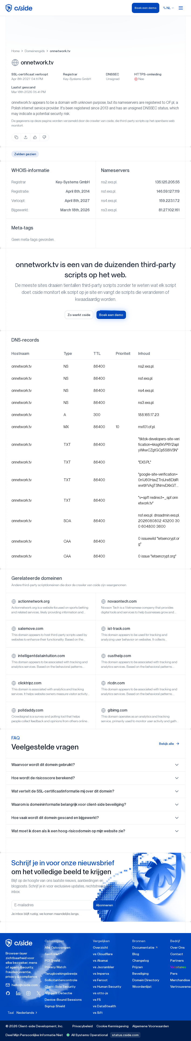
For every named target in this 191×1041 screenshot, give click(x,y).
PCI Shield (52, 960)
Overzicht (100, 947)
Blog (135, 954)
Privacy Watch (55, 967)
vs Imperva (101, 973)
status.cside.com (125, 1035)
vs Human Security (107, 986)
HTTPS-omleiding (147, 74)
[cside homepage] (20, 943)
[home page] (20, 8)
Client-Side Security (60, 986)
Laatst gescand (23, 87)
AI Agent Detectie (58, 993)
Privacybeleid (82, 1026)
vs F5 (97, 999)
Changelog (140, 960)
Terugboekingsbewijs (61, 973)
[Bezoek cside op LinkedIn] (18, 993)
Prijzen (137, 967)
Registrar (70, 74)
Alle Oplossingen (57, 947)
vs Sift (98, 1012)
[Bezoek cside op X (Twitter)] (38, 993)
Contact (176, 954)
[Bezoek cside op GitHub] (8, 993)
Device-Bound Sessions (63, 999)
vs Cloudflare (103, 954)
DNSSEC (112, 74)
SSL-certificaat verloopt (29, 74)
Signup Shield (55, 1006)
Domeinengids (35, 51)
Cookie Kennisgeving (112, 1026)
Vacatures (178, 967)
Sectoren (52, 954)
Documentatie (143, 947)
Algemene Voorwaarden (150, 1026)
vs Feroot (100, 980)
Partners (177, 960)
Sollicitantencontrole (61, 980)
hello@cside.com (25, 985)
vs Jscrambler (103, 967)
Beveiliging (140, 973)
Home (15, 51)
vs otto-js (100, 993)
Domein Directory (145, 980)
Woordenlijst (142, 986)
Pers (173, 973)
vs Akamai (100, 960)
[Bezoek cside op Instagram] (28, 993)
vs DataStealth (104, 1006)
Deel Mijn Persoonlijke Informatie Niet (34, 1035)
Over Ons (177, 947)
